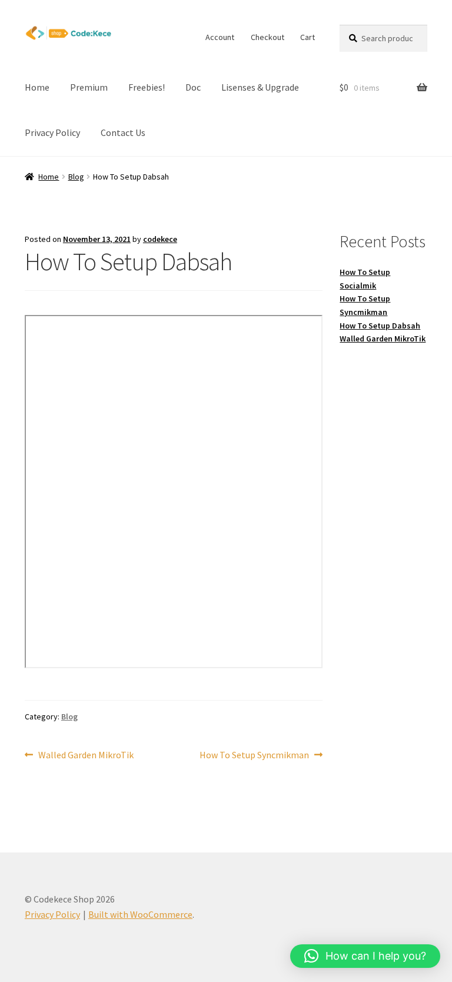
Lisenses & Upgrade (260, 87)
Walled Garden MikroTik (86, 755)
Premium (89, 87)
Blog (76, 176)
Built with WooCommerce (140, 914)
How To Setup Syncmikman (254, 755)
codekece (160, 239)
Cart (307, 37)
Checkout (267, 37)
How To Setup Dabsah (380, 325)
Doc (193, 87)
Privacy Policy (52, 132)
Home (37, 87)
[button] (365, 956)
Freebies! (146, 87)
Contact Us (123, 132)
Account (219, 37)
